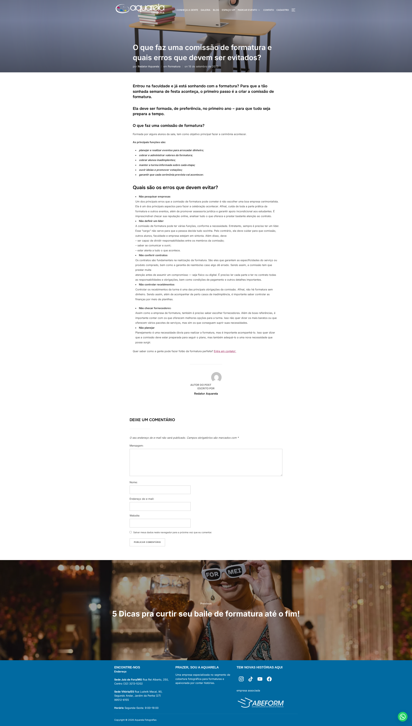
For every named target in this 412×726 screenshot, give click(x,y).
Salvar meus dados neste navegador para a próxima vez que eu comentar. (172, 532)
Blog (216, 10)
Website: (135, 515)
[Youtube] (260, 679)
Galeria (205, 10)
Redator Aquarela (148, 66)
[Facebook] (269, 679)
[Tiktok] (250, 679)
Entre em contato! (225, 351)
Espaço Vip (228, 10)
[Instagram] (241, 679)
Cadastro (282, 10)
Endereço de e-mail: (142, 498)
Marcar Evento (247, 10)
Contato (268, 10)
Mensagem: (137, 445)
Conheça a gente (187, 10)
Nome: (134, 482)
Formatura (174, 66)
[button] (402, 716)
